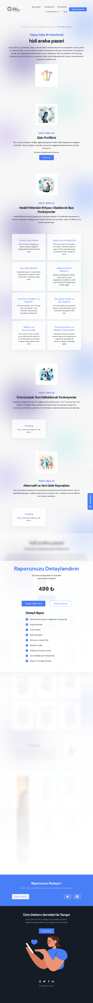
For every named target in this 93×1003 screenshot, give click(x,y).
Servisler (24, 27)
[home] (13, 9)
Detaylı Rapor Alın (33, 603)
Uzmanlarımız (49, 7)
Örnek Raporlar (61, 604)
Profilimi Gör (46, 158)
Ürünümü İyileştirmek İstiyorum (42, 27)
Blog (65, 12)
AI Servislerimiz (51, 12)
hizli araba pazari (64, 27)
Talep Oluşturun (78, 9)
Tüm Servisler (46, 931)
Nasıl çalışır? (36, 7)
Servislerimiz (62, 7)
